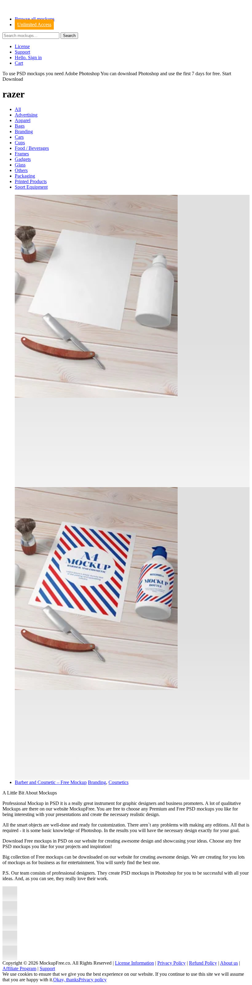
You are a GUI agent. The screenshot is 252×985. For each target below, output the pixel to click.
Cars (19, 137)
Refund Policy (203, 963)
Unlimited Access (34, 24)
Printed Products (31, 181)
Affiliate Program (19, 968)
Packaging (25, 176)
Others (21, 170)
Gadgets (23, 159)
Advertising (26, 114)
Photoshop (148, 73)
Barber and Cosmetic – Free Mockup (51, 782)
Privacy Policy (171, 963)
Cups (20, 142)
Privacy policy (93, 979)
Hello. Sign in (28, 57)
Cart (19, 63)
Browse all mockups (34, 19)
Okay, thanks (66, 979)
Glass (20, 164)
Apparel (22, 120)
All (18, 109)
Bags (20, 126)
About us (229, 963)
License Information (134, 963)
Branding (24, 131)
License (22, 46)
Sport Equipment (31, 187)
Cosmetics (118, 782)
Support (22, 52)
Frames (22, 153)
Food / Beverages (32, 148)
